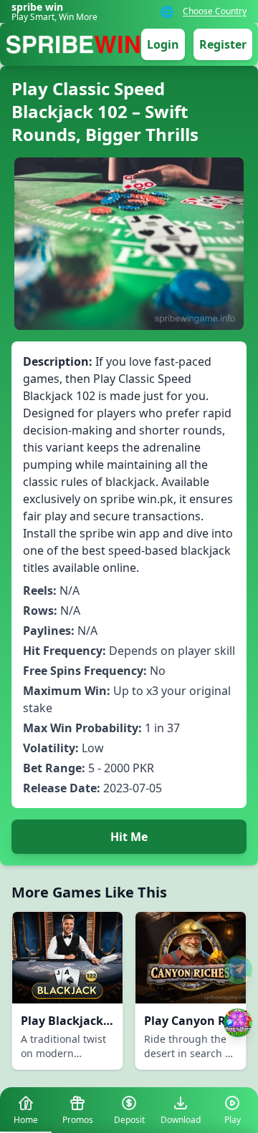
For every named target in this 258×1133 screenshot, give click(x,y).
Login (163, 44)
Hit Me (129, 837)
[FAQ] (238, 969)
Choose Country (215, 11)
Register (223, 44)
